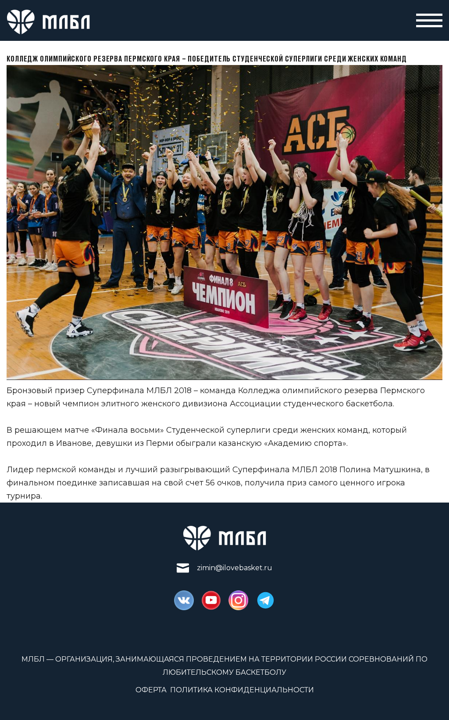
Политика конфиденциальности (242, 690)
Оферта (151, 690)
